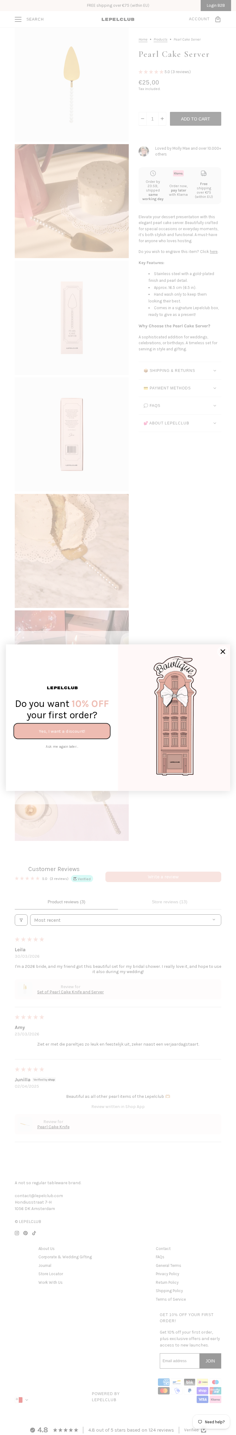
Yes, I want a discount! (62, 730)
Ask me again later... (62, 746)
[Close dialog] (223, 651)
